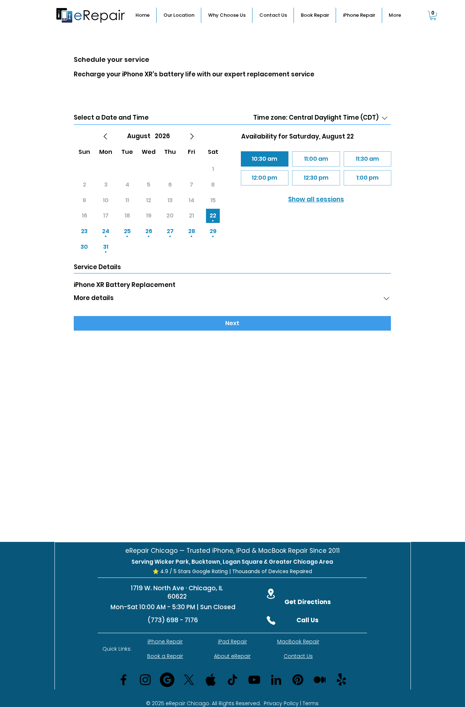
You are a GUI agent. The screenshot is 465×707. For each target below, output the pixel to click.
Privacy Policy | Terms (291, 703)
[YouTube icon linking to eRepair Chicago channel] (254, 679)
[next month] (191, 136)
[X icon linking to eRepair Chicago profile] (189, 679)
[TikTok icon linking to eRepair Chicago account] (232, 679)
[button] (433, 15)
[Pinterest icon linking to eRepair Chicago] (298, 679)
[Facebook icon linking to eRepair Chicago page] (123, 679)
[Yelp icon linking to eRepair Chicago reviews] (341, 679)
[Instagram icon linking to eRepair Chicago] (145, 679)
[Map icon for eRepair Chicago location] (270, 593)
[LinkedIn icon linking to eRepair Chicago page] (276, 679)
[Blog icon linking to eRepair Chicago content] (319, 679)
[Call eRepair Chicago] (271, 620)
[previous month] (105, 136)
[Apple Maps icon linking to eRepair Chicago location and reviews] (210, 679)
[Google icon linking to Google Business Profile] (167, 679)
